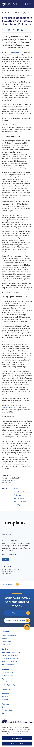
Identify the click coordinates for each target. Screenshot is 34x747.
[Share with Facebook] (17, 29)
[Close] (31, 726)
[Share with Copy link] (26, 29)
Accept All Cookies (17, 743)
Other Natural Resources (22, 492)
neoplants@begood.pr (9, 480)
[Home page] (9, 4)
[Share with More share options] (30, 29)
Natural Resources (20, 498)
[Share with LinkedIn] (9, 29)
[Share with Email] (21, 29)
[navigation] (30, 4)
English (5, 559)
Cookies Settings (17, 738)
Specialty (17, 505)
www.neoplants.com (9, 407)
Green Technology (20, 501)
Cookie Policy (17, 733)
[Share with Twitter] (13, 29)
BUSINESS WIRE (13, 52)
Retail (16, 489)
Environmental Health (21, 508)
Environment (18, 495)
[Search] (26, 4)
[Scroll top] (27, 627)
